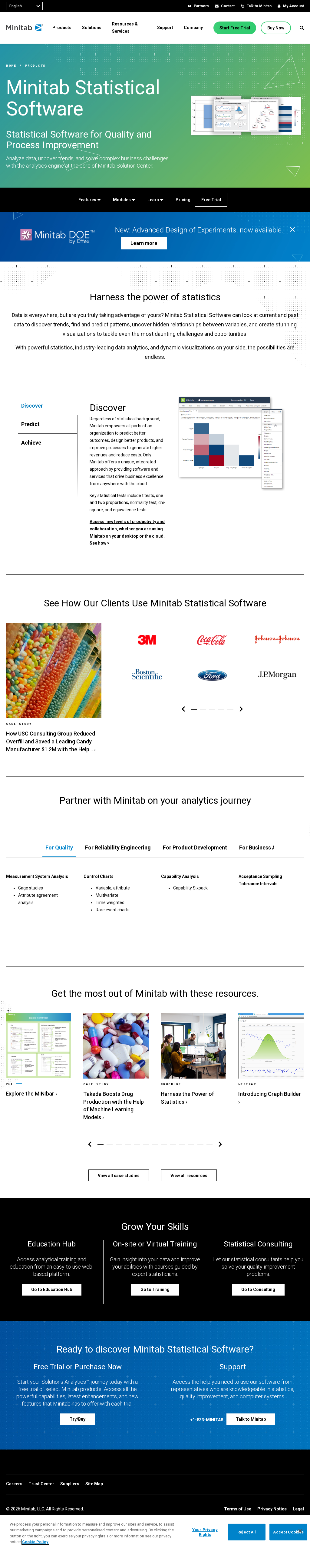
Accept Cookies (288, 1532)
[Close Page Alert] (292, 230)
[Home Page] (25, 28)
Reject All (246, 1532)
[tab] (48, 405)
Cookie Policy (35, 1542)
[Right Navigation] (241, 709)
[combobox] (24, 6)
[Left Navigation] (183, 709)
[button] (302, 28)
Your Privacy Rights (205, 1532)
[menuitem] (61, 27)
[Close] (300, 1531)
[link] (53, 688)
